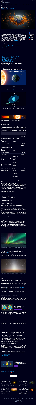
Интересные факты (12, 8)
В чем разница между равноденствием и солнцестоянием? (9, 59)
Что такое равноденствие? (5, 355)
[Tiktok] (20, 401)
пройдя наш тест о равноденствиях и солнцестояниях (14, 340)
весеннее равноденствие (7, 68)
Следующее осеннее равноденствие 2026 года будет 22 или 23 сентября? (10, 56)
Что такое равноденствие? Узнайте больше (7, 61)
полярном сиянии (9, 252)
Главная (2, 2)
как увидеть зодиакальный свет (15, 277)
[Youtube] (19, 401)
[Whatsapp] (16, 32)
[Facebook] (14, 401)
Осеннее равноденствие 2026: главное (6, 60)
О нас (27, 398)
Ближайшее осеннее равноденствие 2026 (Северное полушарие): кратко (11, 45)
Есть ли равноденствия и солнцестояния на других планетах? (9, 58)
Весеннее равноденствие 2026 (6, 354)
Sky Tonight (16, 40)
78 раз (9, 189)
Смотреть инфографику (18, 309)
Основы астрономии (7, 8)
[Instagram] (15, 401)
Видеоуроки (12, 398)
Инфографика (19, 398)
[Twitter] (12, 32)
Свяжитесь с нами (31, 398)
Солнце (3, 8)
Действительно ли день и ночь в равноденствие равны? (8, 57)
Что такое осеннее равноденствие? (6, 46)
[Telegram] (14, 32)
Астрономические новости (6, 2)
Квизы (15, 398)
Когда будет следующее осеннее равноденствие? (8, 47)
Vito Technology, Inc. (13, 86)
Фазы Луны (23, 398)
